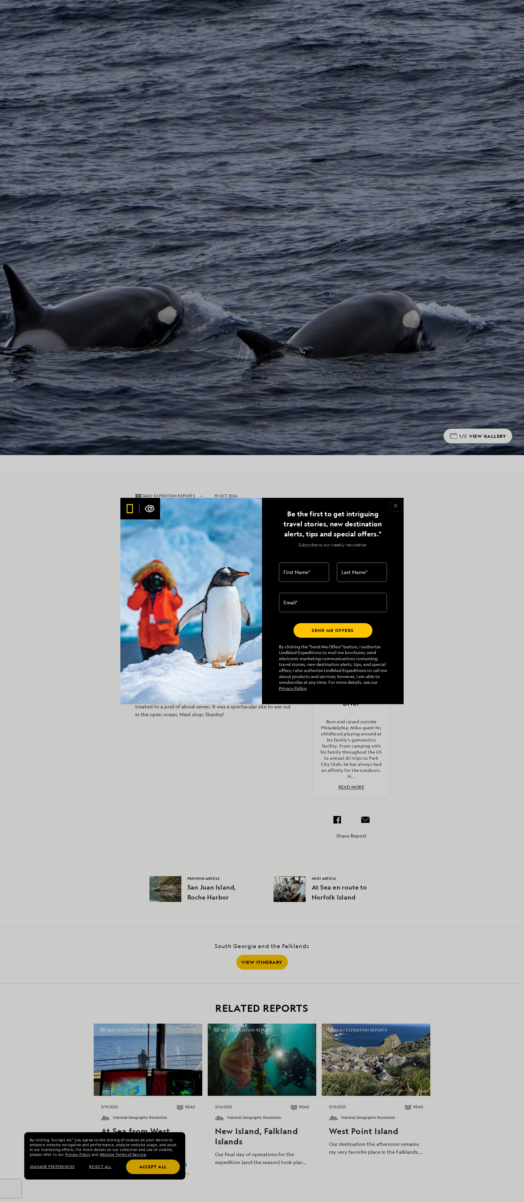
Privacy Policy (292, 688)
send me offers (333, 630)
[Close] (396, 506)
